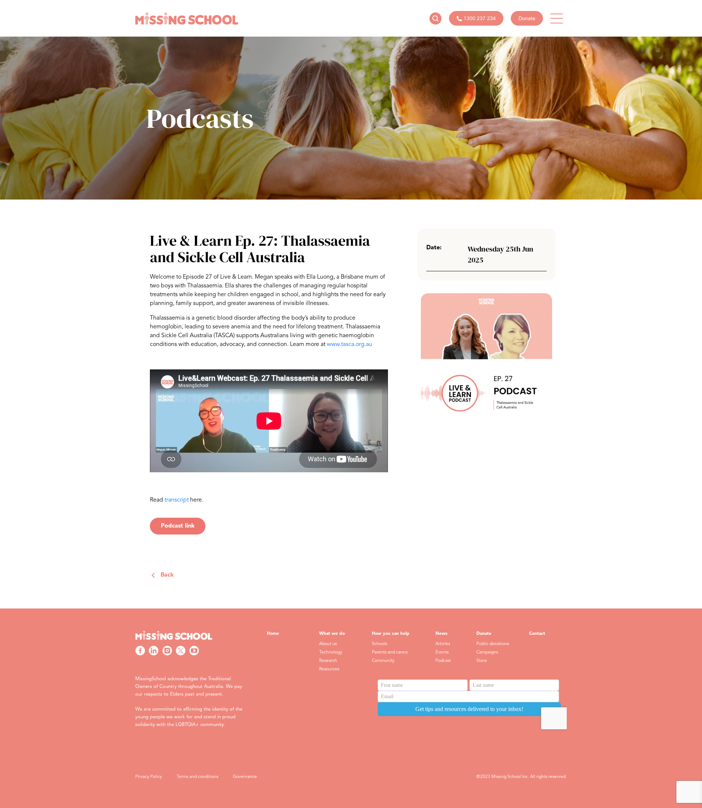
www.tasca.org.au (349, 344)
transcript (177, 500)
